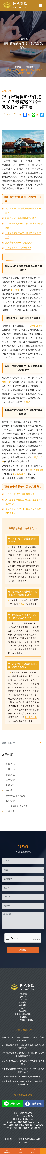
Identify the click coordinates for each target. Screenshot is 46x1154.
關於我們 (23, 994)
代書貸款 (10, 774)
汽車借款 (10, 790)
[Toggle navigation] (41, 5)
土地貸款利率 (31, 717)
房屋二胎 (6, 382)
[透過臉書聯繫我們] (33, 1103)
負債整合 (10, 785)
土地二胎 (10, 769)
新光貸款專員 (19, 474)
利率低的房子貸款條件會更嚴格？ (21, 218)
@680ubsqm (27, 1119)
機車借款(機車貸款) (15, 795)
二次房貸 (26, 401)
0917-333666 (36, 470)
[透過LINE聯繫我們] (12, 1103)
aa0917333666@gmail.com (26, 1122)
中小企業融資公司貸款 (17, 806)
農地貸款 (10, 780)
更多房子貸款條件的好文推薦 (18, 242)
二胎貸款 (17, 67)
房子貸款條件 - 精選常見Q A (18, 248)
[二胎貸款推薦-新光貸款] (15, 5)
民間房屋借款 (36, 326)
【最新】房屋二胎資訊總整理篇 (19, 494)
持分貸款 (10, 801)
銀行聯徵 (14, 290)
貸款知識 (29, 67)
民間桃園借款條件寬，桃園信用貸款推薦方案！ (23, 1076)
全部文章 (10, 811)
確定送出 (23, 950)
